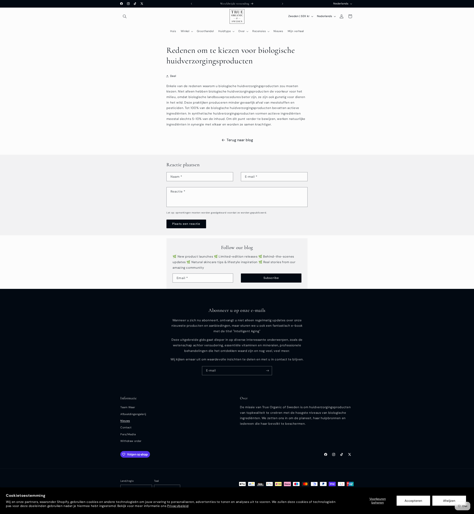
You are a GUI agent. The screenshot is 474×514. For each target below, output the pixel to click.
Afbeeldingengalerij (133, 414)
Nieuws (125, 421)
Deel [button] (173, 76)
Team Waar (127, 407)
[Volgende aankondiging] (282, 3)
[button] (124, 16)
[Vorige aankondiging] (191, 3)
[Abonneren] (267, 370)
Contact (125, 428)
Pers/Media (128, 434)
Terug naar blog (240, 140)
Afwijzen (449, 501)
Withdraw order (130, 441)
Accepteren (413, 501)
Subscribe (271, 278)
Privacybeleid (177, 506)
